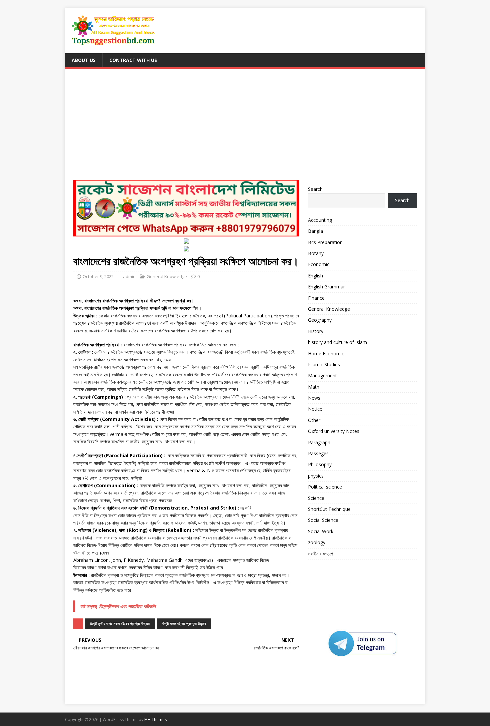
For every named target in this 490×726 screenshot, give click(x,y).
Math (313, 387)
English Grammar (326, 286)
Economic (318, 264)
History (315, 331)
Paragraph (319, 442)
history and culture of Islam (337, 342)
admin (129, 276)
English (315, 275)
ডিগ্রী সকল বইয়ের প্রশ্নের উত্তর (184, 623)
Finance (316, 298)
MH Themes (155, 719)
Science (316, 498)
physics (316, 476)
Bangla (315, 231)
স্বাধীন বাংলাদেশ (320, 553)
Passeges (318, 453)
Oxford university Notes (333, 431)
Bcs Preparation (325, 242)
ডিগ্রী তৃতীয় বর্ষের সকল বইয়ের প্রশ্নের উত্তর (120, 623)
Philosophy (320, 464)
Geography (320, 320)
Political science (325, 487)
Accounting (320, 220)
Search (315, 189)
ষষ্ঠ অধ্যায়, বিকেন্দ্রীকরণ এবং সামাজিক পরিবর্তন (118, 606)
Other (314, 420)
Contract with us (133, 60)
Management (322, 375)
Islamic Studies (324, 364)
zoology (316, 542)
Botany (316, 253)
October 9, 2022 (98, 276)
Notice (315, 409)
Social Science (323, 520)
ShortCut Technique (329, 509)
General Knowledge (167, 276)
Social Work (320, 531)
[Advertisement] (245, 127)
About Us (84, 60)
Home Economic (326, 353)
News (314, 398)
